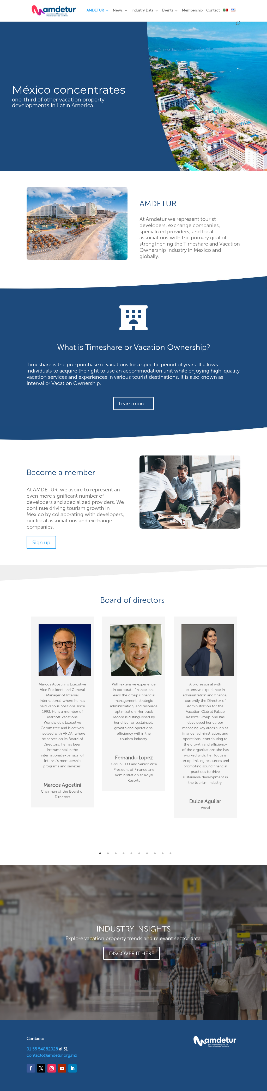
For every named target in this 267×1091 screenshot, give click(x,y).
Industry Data (142, 10)
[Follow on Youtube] (62, 1068)
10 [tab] (170, 853)
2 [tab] (108, 853)
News (118, 10)
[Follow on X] (41, 1068)
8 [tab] (154, 853)
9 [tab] (162, 853)
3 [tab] (115, 853)
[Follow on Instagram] (51, 1068)
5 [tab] (131, 853)
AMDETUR (95, 10)
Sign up (41, 542)
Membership (192, 10)
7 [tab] (147, 853)
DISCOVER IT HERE (131, 953)
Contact (213, 10)
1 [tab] (100, 853)
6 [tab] (139, 853)
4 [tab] (123, 853)
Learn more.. (133, 403)
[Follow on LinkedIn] (72, 1068)
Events (167, 10)
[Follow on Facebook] (31, 1068)
